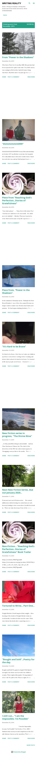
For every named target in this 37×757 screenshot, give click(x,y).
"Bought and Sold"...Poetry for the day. (18, 661)
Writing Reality (11, 3)
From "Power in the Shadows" (18, 57)
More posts (31, 745)
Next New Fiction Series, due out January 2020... (17, 491)
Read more (31, 77)
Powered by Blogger (19, 752)
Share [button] (4, 77)
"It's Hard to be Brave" (14, 346)
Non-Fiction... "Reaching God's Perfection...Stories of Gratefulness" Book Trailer (18, 549)
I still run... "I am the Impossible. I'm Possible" (15, 717)
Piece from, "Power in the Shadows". (16, 291)
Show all (30, 24)
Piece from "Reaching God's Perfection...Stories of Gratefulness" (17, 200)
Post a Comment (13, 77)
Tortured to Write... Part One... (18, 605)
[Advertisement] (18, 98)
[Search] (29, 3)
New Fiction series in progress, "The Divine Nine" (17, 435)
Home (5, 15)
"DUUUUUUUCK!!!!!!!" (13, 143)
